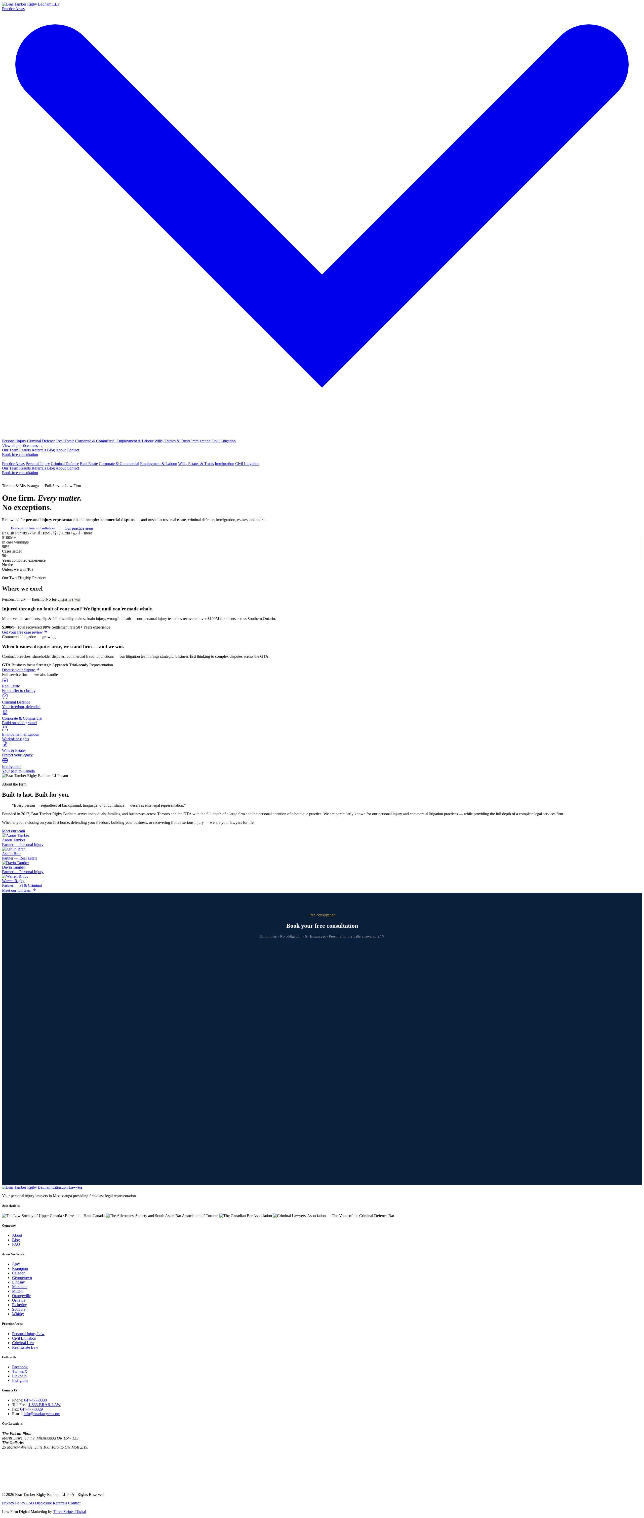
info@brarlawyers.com (42, 1414)
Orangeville (21, 1296)
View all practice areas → (22, 445)
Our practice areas (79, 528)
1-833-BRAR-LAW (44, 1405)
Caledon (18, 1273)
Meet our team (13, 831)
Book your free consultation (33, 528)
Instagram (20, 1380)
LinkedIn (19, 1376)
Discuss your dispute (19, 670)
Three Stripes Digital (69, 1511)
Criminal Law (23, 1343)
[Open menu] (4, 460)
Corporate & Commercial (95, 441)
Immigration (201, 441)
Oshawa (18, 1300)
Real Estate (65, 441)
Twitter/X (19, 1371)
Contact (73, 450)
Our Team (10, 450)
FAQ (16, 1244)
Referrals (39, 450)
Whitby (18, 1314)
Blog (51, 450)
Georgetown (22, 1277)
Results (25, 450)
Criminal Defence (41, 441)
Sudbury (19, 1309)
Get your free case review (23, 632)
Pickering (19, 1305)
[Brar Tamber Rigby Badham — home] (42, 1187)
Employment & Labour (134, 441)
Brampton (20, 1268)
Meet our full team (17, 890)
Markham (19, 1287)
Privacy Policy (13, 1503)
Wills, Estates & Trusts (172, 441)
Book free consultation (20, 454)
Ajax (16, 1264)
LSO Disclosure (39, 1503)
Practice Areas (13, 463)
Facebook (20, 1367)
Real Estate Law (25, 1347)
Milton (17, 1291)
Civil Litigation (224, 441)
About (61, 450)
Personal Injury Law (28, 1334)
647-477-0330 (35, 1400)
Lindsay (18, 1282)
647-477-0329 (31, 1409)
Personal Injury (14, 441)
